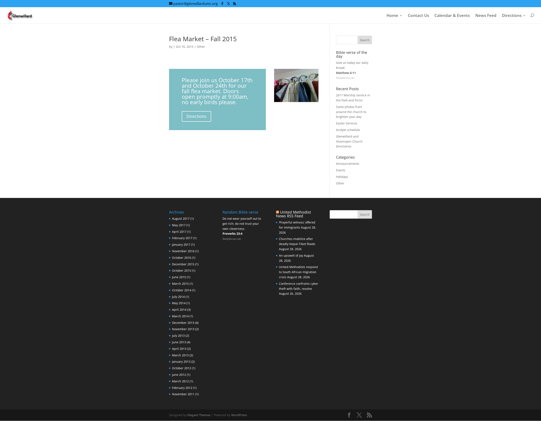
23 (314, 93)
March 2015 (180, 284)
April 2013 (179, 349)
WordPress (239, 415)
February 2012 (182, 388)
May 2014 (179, 303)
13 (278, 93)
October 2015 (181, 270)
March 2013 (180, 355)
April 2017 (179, 232)
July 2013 (178, 336)
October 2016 (181, 258)
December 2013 (183, 323)
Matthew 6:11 (346, 73)
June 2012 (179, 375)
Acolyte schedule (348, 130)
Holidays (342, 177)
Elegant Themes (198, 415)
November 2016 (183, 251)
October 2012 (181, 368)
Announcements (347, 164)
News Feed (485, 16)
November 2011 (183, 394)
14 (282, 93)
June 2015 (179, 277)
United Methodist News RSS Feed (293, 214)
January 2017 (181, 245)
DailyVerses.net (345, 78)
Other (201, 47)
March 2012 (180, 381)
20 (303, 93)
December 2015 (183, 264)
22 (310, 93)
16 (289, 93)
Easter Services (346, 123)
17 (292, 93)
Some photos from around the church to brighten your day (351, 112)
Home (392, 16)
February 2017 (182, 238)
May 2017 (179, 225)
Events (340, 170)
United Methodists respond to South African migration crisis (298, 272)
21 (307, 93)
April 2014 (179, 310)
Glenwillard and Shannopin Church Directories (349, 141)
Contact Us (418, 16)
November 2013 (183, 329)
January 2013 (181, 362)
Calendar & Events (452, 16)
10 (308, 88)
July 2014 (178, 297)
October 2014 (181, 290)
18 (296, 93)
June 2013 (179, 342)
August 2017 (181, 219)
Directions (512, 16)
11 (311, 88)
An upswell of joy (291, 255)
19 (300, 93)
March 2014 (180, 316)
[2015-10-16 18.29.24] (296, 102)
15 (285, 93)
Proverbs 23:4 (232, 234)
